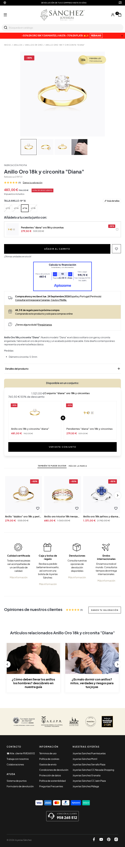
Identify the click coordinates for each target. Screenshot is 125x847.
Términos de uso (47, 753)
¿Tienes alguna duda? (33, 324)
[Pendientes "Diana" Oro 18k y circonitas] (90, 413)
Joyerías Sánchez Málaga (86, 786)
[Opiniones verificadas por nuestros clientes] (23, 721)
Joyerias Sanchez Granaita (86, 775)
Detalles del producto (63, 369)
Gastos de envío (47, 764)
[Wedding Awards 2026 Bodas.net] (107, 721)
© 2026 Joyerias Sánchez (19, 840)
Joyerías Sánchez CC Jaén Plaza (89, 780)
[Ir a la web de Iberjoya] (52, 721)
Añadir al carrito (57, 248)
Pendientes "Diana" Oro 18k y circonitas (89, 428)
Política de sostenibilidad (52, 780)
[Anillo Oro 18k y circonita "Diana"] (35, 413)
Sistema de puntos (17, 780)
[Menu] (5, 15)
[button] (116, 248)
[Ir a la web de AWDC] (74, 721)
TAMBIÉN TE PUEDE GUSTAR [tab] (52, 466)
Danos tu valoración (32, 182)
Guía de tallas (113, 201)
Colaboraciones (15, 764)
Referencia (9, 177)
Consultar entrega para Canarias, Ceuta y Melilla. (41, 299)
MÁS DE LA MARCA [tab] (78, 466)
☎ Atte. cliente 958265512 (21, 753)
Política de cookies (49, 758)
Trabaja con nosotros (18, 758)
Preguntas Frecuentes (51, 786)
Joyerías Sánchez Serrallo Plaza (89, 764)
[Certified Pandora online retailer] (90, 721)
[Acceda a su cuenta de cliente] (113, 15)
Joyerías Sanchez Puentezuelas (89, 753)
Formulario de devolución (20, 786)
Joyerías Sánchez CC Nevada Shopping (93, 769)
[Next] (117, 495)
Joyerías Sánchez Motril (85, 758)
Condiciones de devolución (53, 769)
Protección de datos (50, 775)
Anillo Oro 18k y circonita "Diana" (30, 428)
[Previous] (7, 664)
